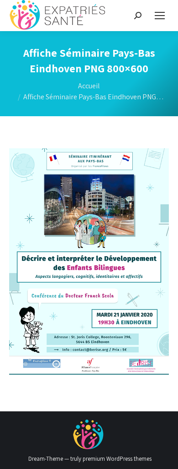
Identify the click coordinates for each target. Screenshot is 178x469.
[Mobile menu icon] (160, 15)
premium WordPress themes (117, 459)
